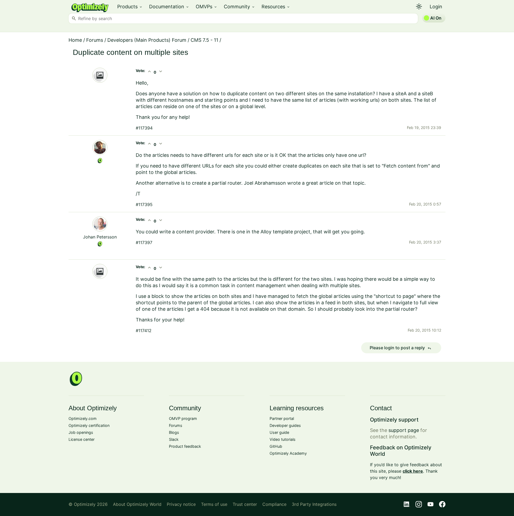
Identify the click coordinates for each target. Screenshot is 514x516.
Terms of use (214, 504)
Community (239, 6)
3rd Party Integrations (314, 504)
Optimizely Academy (288, 453)
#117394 (144, 128)
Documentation (169, 6)
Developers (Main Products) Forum (146, 40)
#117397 (144, 242)
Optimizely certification (89, 425)
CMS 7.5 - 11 (204, 40)
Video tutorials (283, 439)
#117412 (144, 330)
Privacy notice (181, 504)
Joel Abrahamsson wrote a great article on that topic (304, 183)
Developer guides (285, 425)
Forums (94, 40)
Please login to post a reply (400, 348)
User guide (279, 432)
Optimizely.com (83, 418)
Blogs (174, 432)
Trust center (245, 504)
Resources (276, 6)
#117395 (144, 204)
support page (403, 430)
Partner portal (282, 418)
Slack (174, 439)
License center (82, 439)
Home (75, 40)
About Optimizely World (137, 504)
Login (436, 6)
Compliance (274, 504)
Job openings (81, 432)
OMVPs (206, 6)
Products (130, 6)
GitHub (276, 446)
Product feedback (185, 446)
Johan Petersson (100, 237)
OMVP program (183, 418)
